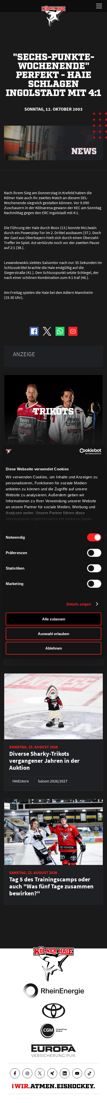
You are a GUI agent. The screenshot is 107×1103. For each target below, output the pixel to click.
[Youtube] (77, 1073)
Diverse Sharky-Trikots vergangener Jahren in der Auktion (44, 760)
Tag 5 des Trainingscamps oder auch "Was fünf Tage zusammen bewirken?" (51, 886)
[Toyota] (53, 1010)
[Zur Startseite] (53, 16)
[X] (40, 1073)
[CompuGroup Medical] (53, 1030)
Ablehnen (53, 648)
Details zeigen (78, 604)
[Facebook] (15, 1073)
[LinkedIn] (65, 1073)
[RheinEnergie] (53, 990)
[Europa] (53, 1050)
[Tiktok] (90, 1073)
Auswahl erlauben (53, 633)
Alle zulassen (53, 619)
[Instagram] (27, 1073)
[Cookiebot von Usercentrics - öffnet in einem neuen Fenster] (79, 451)
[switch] (94, 553)
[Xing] (52, 1073)
